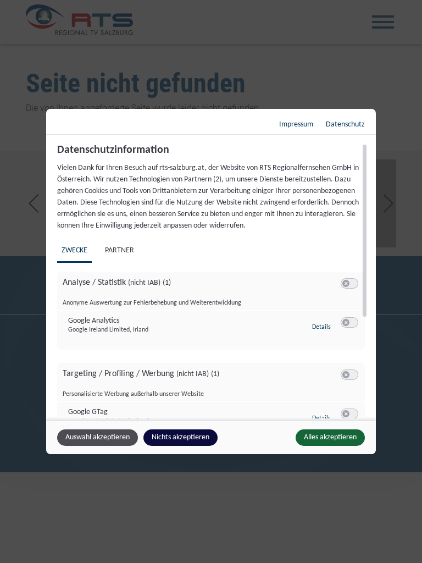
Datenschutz (345, 124)
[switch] (349, 283)
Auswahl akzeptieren (97, 437)
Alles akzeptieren (330, 437)
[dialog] (211, 281)
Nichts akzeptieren (180, 437)
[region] (212, 280)
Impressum (296, 124)
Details (321, 327)
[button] (345, 283)
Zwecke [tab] (74, 250)
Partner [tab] (119, 250)
